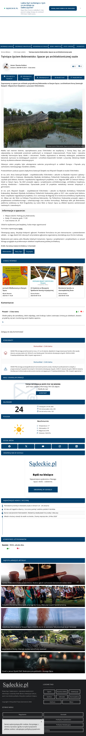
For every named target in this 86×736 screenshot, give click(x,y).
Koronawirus (74, 697)
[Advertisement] (43, 28)
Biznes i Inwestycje (55, 46)
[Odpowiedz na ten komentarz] (3, 322)
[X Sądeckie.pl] (26, 446)
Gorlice (49, 697)
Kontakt (43, 393)
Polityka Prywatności (63, 720)
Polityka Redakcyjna (63, 725)
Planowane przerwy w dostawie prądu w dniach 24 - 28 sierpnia (26, 516)
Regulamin (22, 714)
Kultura (52, 702)
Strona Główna (5, 52)
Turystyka (29, 251)
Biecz (71, 702)
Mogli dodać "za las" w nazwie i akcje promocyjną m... (26, 546)
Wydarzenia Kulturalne (40, 46)
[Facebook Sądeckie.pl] (9, 446)
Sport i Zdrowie (68, 46)
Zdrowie (62, 697)
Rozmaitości (80, 46)
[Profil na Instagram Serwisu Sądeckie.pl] (60, 446)
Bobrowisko (7, 251)
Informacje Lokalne (7, 46)
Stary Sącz (18, 251)
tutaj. (21, 228)
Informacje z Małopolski (23, 46)
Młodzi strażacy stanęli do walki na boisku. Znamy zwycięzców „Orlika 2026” (30, 513)
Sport (49, 692)
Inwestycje (74, 692)
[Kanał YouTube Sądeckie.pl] (43, 446)
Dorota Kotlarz (21, 65)
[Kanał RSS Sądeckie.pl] (76, 446)
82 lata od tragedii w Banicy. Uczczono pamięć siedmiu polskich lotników (29, 506)
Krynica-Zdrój (62, 692)
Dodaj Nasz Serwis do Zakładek (63, 8)
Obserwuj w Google (43, 490)
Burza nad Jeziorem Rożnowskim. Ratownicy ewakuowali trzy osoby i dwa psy (31, 509)
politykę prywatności (32, 729)
